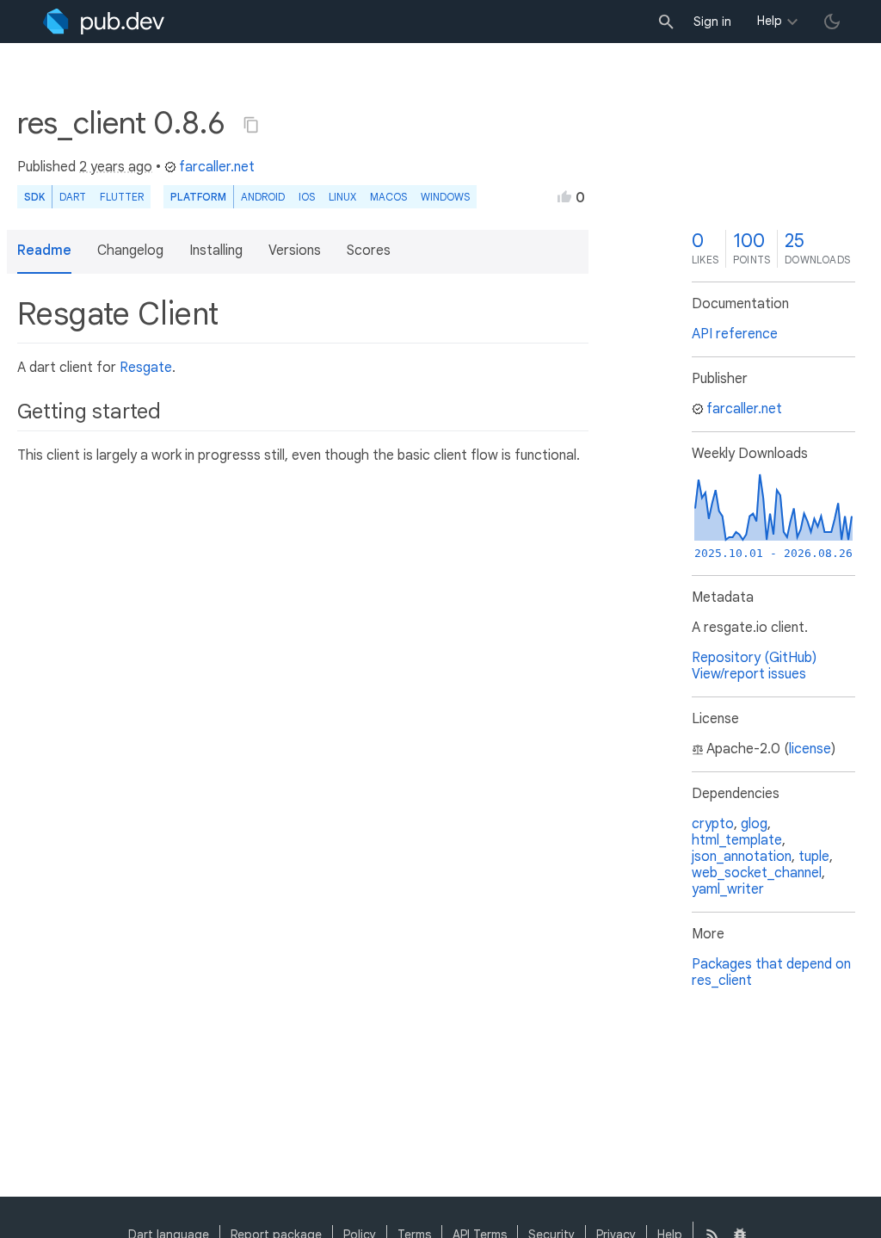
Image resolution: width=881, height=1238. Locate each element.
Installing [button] (216, 250)
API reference (735, 334)
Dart (72, 196)
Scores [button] (369, 250)
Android (263, 196)
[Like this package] (564, 196)
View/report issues (749, 674)
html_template (737, 840)
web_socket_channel (757, 873)
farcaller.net (217, 167)
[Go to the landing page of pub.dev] (103, 21)
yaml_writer (728, 889)
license (810, 749)
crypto (713, 824)
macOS (388, 196)
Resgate (146, 367)
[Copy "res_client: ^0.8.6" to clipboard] (251, 124)
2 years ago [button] (115, 167)
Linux (342, 196)
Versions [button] (294, 250)
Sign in (712, 21)
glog (754, 824)
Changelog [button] (130, 250)
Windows (445, 196)
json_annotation (742, 856)
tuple (813, 856)
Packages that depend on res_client (771, 972)
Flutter (122, 196)
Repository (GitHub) (754, 657)
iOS (307, 196)
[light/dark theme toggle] (832, 21)
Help (769, 20)
